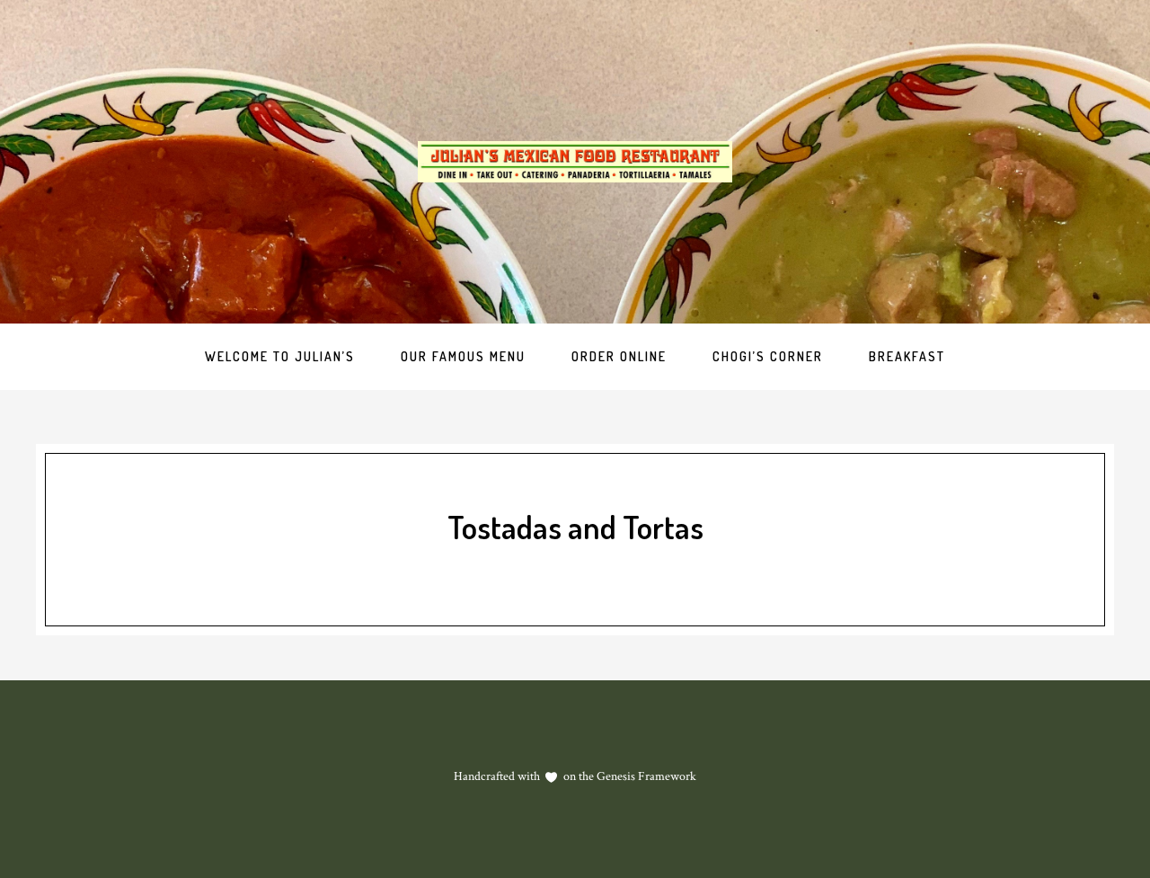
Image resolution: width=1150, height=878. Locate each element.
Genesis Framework (645, 776)
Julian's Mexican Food (575, 162)
